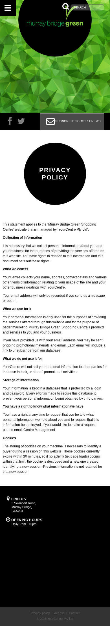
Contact (74, 613)
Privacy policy (40, 613)
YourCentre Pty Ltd (60, 618)
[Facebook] (10, 122)
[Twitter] (21, 122)
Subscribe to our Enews (78, 121)
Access (59, 613)
